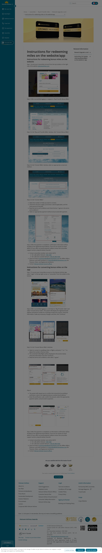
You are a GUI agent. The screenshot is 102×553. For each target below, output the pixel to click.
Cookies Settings (69, 550)
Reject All (80, 550)
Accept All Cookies (91, 550)
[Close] (100, 550)
